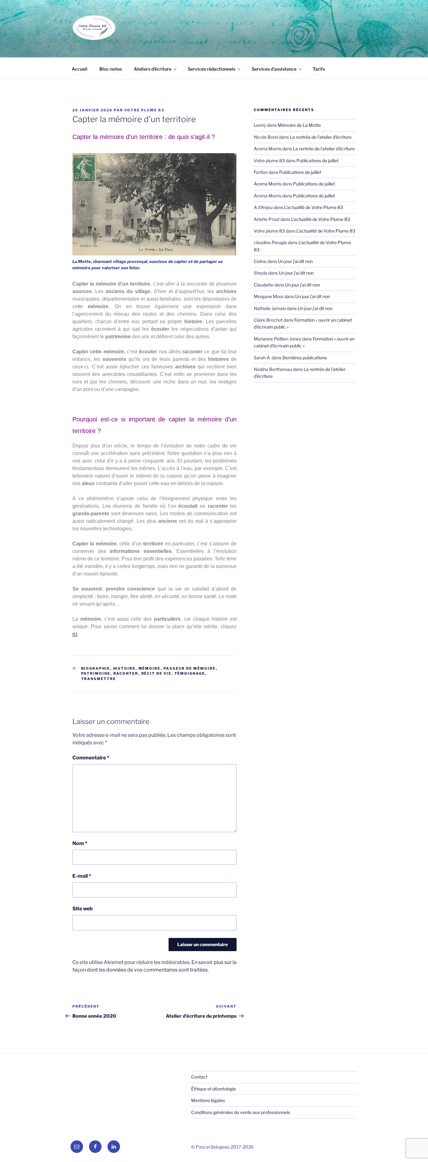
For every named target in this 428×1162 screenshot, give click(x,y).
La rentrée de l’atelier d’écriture (321, 137)
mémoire (149, 668)
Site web (82, 909)
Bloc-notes (110, 69)
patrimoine (96, 673)
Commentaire (90, 758)
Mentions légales (208, 1100)
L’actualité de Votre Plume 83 (313, 207)
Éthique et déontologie (213, 1088)
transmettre (98, 679)
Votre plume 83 (144, 110)
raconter (125, 673)
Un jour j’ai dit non (295, 261)
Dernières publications (304, 357)
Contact (199, 1076)
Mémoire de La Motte (299, 125)
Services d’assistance (274, 69)
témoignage (190, 673)
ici (74, 634)
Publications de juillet (317, 160)
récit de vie (156, 673)
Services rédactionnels (211, 69)
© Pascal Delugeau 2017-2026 (222, 1146)
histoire (124, 668)
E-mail (81, 876)
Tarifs (319, 69)
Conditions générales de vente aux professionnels (240, 1112)
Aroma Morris (267, 183)
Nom (79, 843)
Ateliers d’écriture (152, 69)
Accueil (79, 69)
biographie (95, 668)
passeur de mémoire (190, 668)
